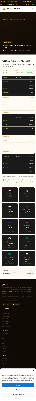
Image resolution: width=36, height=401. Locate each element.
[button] (33, 370)
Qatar (3, 338)
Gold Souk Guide (6, 358)
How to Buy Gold (6, 360)
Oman (3, 343)
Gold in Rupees (6, 321)
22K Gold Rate (6, 313)
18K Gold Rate (5, 318)
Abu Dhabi (4, 346)
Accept (18, 385)
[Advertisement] (18, 31)
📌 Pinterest (6, 304)
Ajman (3, 351)
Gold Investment (6, 366)
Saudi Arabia (5, 333)
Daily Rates (11, 17)
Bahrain (4, 341)
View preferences (18, 394)
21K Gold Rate (5, 316)
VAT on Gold (5, 363)
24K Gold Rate (6, 311)
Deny (18, 390)
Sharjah (4, 348)
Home (4, 17)
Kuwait (3, 336)
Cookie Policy (17, 398)
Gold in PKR (5, 324)
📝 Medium (15, 304)
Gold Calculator (6, 326)
